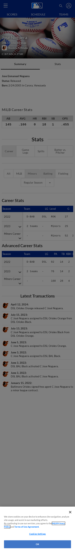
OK (37, 544)
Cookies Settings (37, 534)
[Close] (70, 512)
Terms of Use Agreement (26, 526)
